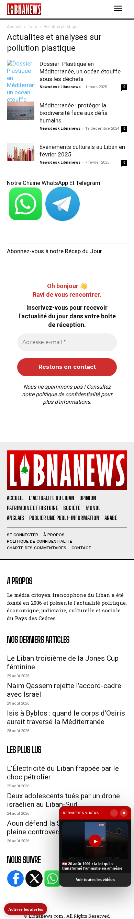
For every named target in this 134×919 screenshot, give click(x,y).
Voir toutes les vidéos (95, 879)
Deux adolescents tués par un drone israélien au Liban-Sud (63, 800)
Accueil (14, 26)
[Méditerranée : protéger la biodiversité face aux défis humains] (20, 111)
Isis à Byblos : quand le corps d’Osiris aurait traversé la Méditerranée (66, 717)
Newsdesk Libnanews (60, 87)
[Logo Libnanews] (24, 9)
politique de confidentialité (68, 394)
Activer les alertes (25, 909)
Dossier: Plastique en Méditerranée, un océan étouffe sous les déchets (80, 71)
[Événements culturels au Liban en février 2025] (20, 152)
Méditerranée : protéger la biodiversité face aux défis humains (74, 113)
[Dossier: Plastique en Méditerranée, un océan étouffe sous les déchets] (20, 89)
